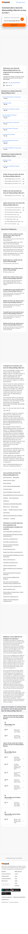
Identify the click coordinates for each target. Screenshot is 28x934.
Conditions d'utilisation (7, 897)
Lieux (16, 876)
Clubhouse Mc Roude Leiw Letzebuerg (12, 515)
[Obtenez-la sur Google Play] (6, 890)
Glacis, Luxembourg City (9, 559)
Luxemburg (6, 518)
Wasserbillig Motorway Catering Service (13, 495)
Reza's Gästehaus (13, 498)
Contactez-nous (5, 899)
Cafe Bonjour (6, 512)
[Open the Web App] (6, 893)
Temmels (12, 518)
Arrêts (16, 880)
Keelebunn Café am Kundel (15, 509)
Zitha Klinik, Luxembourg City (10, 562)
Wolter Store (6, 506)
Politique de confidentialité (19, 897)
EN (7, 884)
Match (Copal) (14, 506)
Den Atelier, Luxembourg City (10, 541)
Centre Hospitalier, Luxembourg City (12, 531)
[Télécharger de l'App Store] (15, 890)
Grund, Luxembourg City (9, 549)
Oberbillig (5, 498)
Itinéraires (17, 885)
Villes (16, 883)
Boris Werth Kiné (7, 477)
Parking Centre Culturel (9, 480)
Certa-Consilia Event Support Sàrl (11, 492)
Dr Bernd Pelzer (7, 483)
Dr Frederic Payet (7, 489)
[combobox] (14, 18)
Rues (16, 878)
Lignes (16, 873)
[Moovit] (6, 2)
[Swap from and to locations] (22, 19)
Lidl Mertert (6, 501)
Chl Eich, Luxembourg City (9, 565)
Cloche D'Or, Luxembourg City (10, 596)
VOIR (23, 179)
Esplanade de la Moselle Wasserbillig (12, 503)
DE (3, 884)
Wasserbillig (16, 477)
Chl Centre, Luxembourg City (10, 539)
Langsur (5, 509)
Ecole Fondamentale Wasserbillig (11, 486)
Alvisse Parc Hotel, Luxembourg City (12, 586)
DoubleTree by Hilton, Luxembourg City (13, 552)
